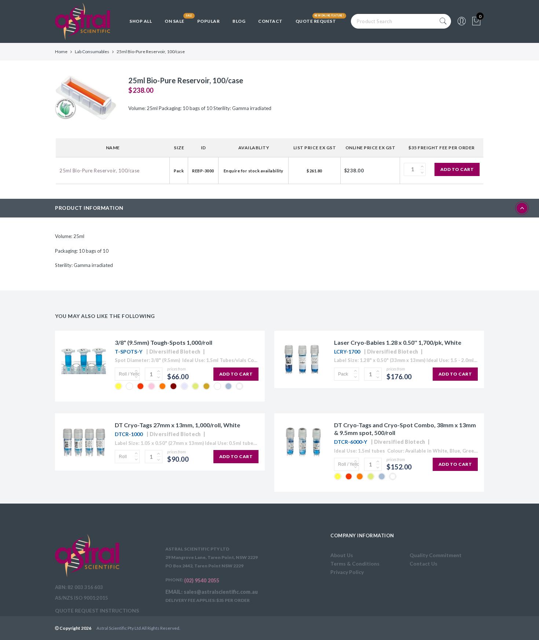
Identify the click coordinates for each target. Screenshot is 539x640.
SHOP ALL (140, 21)
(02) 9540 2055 (201, 580)
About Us (341, 555)
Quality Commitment (436, 555)
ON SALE (174, 21)
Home (61, 51)
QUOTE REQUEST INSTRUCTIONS (97, 610)
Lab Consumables (92, 51)
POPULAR (208, 21)
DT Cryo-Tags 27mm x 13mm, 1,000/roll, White (177, 424)
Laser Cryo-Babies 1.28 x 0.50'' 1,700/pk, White (397, 342)
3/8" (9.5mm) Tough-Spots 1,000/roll (163, 342)
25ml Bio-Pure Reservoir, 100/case (99, 170)
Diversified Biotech (175, 351)
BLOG (238, 21)
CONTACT (270, 21)
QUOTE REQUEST (316, 21)
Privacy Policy (347, 572)
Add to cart (457, 169)
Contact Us (423, 563)
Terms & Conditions (355, 563)
